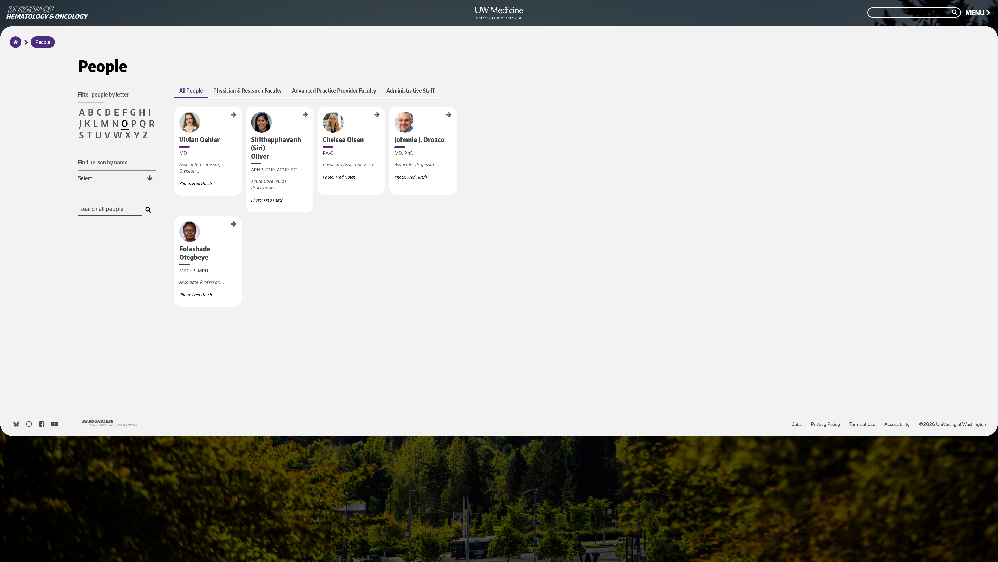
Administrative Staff (410, 90)
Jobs (799, 422)
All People (191, 90)
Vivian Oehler (176, 115)
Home (14, 45)
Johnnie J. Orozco (391, 117)
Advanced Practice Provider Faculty (334, 90)
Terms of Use (864, 422)
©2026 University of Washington (952, 424)
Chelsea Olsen (319, 116)
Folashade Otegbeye (176, 228)
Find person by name (103, 162)
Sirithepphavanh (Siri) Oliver (248, 124)
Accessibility (899, 422)
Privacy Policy (827, 422)
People (42, 42)
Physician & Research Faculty (247, 90)
